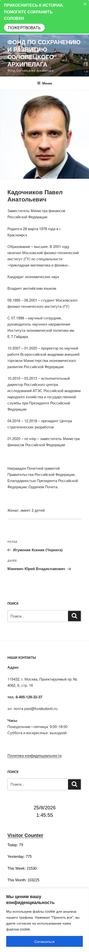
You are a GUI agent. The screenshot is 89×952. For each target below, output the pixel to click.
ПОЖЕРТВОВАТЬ (24, 27)
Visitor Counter (25, 835)
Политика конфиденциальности (34, 755)
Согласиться (44, 941)
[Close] (85, 4)
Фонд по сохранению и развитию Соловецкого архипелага (44, 53)
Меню (47, 83)
